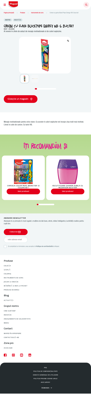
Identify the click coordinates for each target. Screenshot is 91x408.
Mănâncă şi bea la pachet (15, 286)
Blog (6, 295)
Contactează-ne (11, 337)
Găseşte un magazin (18, 99)
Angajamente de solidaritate (17, 319)
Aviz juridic (45, 382)
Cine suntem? (10, 311)
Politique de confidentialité (44, 246)
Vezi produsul (23, 191)
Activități (8, 300)
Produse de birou (11, 290)
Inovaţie (7, 315)
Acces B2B (8, 348)
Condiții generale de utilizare (45, 375)
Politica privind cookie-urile (45, 378)
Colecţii (7, 266)
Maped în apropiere (12, 333)
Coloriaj (7, 274)
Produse (8, 261)
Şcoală (7, 270)
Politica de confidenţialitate (45, 371)
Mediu (6, 323)
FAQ (45, 367)
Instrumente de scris (13, 278)
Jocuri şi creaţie (11, 282)
